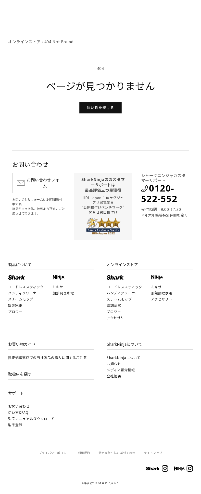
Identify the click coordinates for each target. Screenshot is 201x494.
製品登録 (15, 424)
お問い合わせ (19, 406)
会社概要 (114, 375)
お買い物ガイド (22, 344)
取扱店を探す (20, 374)
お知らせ (114, 363)
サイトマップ (153, 453)
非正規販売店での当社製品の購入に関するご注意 (47, 357)
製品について (20, 264)
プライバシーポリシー (54, 453)
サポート (16, 393)
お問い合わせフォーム (43, 183)
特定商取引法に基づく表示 (117, 453)
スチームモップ (20, 299)
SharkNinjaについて (124, 344)
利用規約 (84, 453)
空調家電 (15, 305)
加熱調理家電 (63, 292)
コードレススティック (26, 286)
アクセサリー (117, 317)
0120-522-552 (159, 193)
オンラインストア (24, 41)
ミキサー (59, 286)
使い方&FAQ (18, 412)
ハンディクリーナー (24, 292)
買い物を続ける (100, 107)
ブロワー (15, 311)
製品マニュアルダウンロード (31, 418)
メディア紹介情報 (121, 369)
